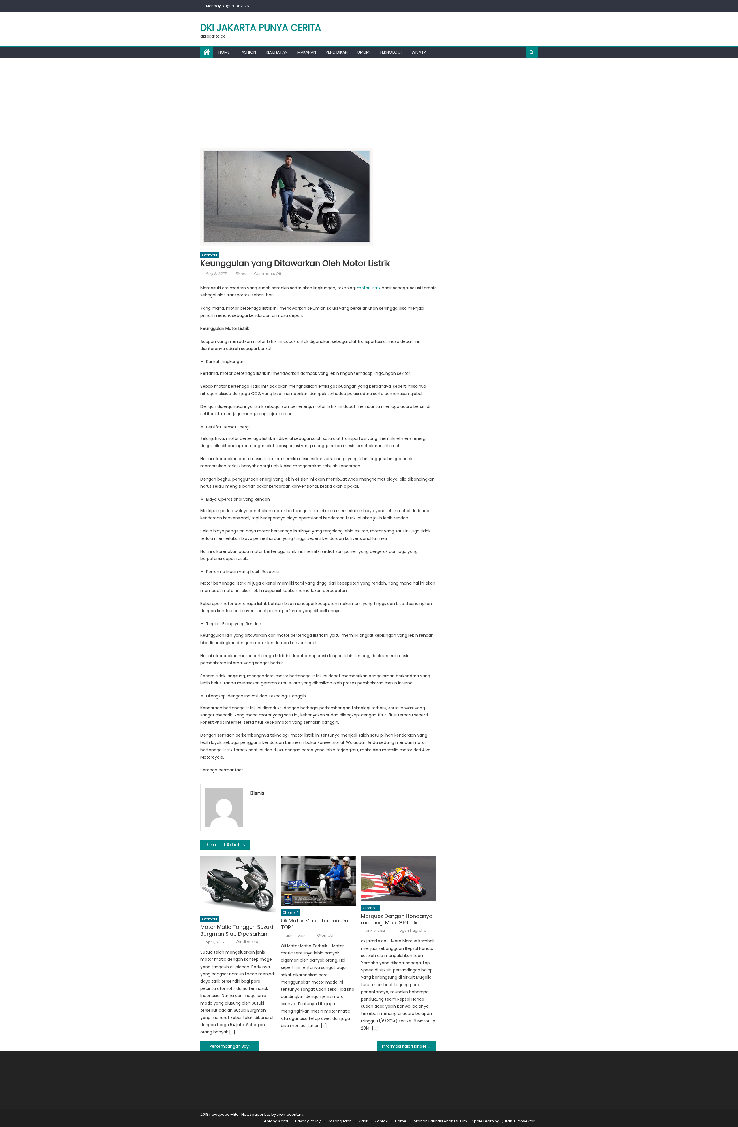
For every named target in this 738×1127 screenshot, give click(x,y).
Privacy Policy (308, 1121)
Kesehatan (276, 52)
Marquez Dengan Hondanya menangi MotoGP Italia (396, 919)
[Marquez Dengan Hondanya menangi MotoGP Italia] (398, 878)
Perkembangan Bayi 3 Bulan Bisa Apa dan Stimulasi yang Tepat (234, 1046)
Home (224, 52)
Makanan (306, 52)
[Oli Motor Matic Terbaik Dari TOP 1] (318, 881)
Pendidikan (337, 52)
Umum (363, 52)
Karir (363, 1121)
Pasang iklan (340, 1121)
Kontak (381, 1121)
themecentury (290, 1114)
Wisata (418, 52)
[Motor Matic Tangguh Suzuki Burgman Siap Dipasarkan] (238, 884)
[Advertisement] (369, 101)
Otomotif (209, 255)
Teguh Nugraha (411, 930)
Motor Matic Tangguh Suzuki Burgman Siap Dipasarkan (236, 930)
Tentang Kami (275, 1121)
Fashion (248, 52)
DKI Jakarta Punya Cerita (260, 27)
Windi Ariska (247, 941)
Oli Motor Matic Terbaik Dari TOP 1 (316, 924)
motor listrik (369, 288)
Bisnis (240, 273)
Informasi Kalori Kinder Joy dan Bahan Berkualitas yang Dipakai (409, 1046)
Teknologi (390, 52)
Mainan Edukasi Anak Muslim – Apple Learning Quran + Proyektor (474, 1121)
